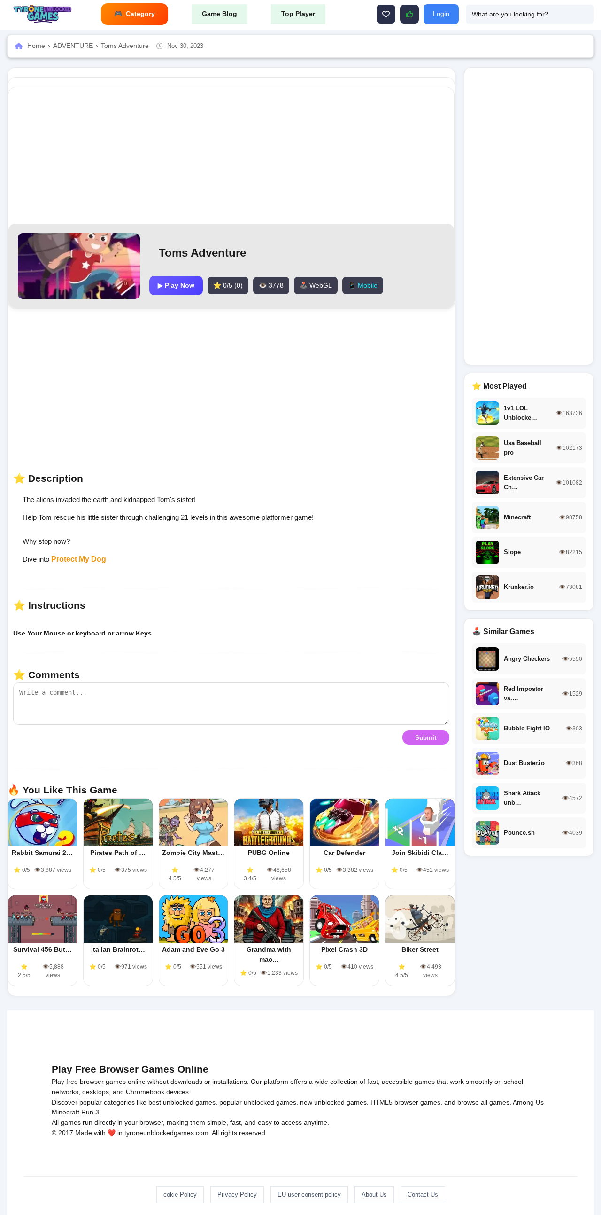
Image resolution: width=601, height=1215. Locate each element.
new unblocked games (333, 1102)
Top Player (298, 13)
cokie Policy (180, 1194)
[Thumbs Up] (409, 14)
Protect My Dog (78, 559)
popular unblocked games (257, 1102)
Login (441, 13)
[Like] (386, 14)
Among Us (528, 1102)
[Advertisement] (231, 155)
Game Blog (219, 13)
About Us (374, 1194)
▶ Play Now (176, 285)
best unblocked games (182, 1102)
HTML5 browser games (405, 1102)
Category (140, 13)
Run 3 (90, 1112)
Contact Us (423, 1194)
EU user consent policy (309, 1194)
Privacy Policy (237, 1194)
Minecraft (65, 1112)
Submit (425, 737)
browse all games (483, 1102)
